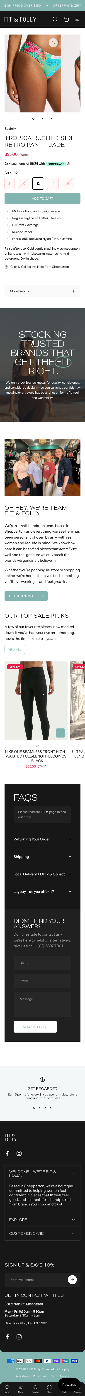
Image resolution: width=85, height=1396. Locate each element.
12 (38, 183)
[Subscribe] (72, 1279)
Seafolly (10, 129)
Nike (36, 746)
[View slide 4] (50, 1108)
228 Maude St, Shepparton (24, 1304)
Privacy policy (41, 1376)
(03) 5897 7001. (50, 946)
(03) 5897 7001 (36, 1323)
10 (23, 183)
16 (67, 183)
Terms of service (60, 1376)
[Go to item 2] (42, 119)
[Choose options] (60, 733)
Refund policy (23, 1376)
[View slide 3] (45, 1108)
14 (52, 183)
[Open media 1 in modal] (53, 42)
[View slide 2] (40, 1108)
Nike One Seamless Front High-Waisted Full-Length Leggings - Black (36, 756)
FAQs (45, 812)
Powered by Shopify (55, 1369)
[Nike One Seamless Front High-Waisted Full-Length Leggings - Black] (36, 700)
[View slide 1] (34, 1108)
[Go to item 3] (51, 119)
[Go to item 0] (33, 119)
